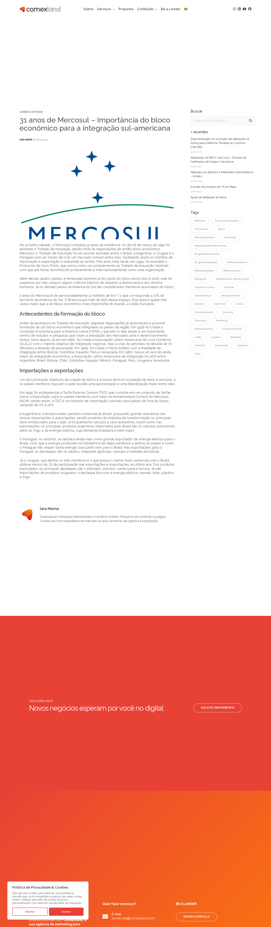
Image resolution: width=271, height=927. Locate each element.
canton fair (220, 304)
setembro (200, 345)
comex (239, 304)
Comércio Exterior (31, 112)
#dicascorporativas (205, 237)
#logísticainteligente (206, 262)
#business (200, 221)
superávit (242, 345)
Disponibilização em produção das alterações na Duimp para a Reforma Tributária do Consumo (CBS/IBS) (220, 143)
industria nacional (232, 329)
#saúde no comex (205, 287)
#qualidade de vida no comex (232, 279)
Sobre (88, 9)
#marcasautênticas (237, 262)
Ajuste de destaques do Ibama (209, 197)
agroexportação (203, 295)
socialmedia (221, 345)
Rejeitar (30, 911)
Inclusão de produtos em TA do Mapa (213, 186)
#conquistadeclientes (227, 221)
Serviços (104, 9)
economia (228, 312)
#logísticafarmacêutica (207, 254)
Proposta (126, 9)
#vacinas (229, 287)
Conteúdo (145, 9)
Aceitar (66, 911)
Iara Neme (26, 139)
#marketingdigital (204, 270)
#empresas (230, 237)
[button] (217, 707)
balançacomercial (230, 295)
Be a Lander (170, 9)
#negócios (200, 279)
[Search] (250, 120)
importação (222, 320)
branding (199, 304)
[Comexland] (40, 9)
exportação (200, 320)
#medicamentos (232, 270)
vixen (198, 354)
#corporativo (201, 229)
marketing (235, 337)
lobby (198, 337)
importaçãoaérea (204, 329)
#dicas (221, 229)
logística (215, 337)
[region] (47, 901)
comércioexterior (204, 312)
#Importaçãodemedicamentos (211, 245)
